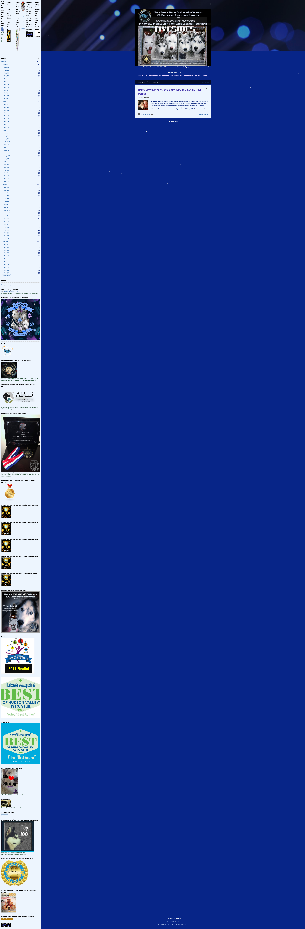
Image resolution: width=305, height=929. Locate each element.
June (4, 101)
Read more (203, 114)
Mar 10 (6, 207)
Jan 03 (6, 270)
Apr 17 (6, 173)
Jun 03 (6, 127)
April (4, 161)
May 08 (7, 153)
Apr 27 (6, 164)
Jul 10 (6, 93)
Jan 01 (6, 273)
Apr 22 (6, 170)
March (5, 184)
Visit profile (23, 22)
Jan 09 (6, 264)
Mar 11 (6, 204)
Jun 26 (6, 104)
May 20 (7, 144)
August (5, 64)
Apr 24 (6, 167)
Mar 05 (7, 213)
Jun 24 (6, 107)
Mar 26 (6, 187)
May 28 (7, 136)
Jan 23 (6, 250)
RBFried (177, 921)
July (4, 79)
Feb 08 (6, 236)
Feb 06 (6, 238)
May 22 (7, 141)
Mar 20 (7, 193)
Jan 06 (6, 267)
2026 (3, 61)
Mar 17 (6, 198)
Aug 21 (6, 67)
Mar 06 (7, 210)
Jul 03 (6, 99)
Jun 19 (6, 113)
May (4, 130)
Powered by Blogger (174, 918)
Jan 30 (6, 244)
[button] (207, 89)
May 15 (6, 147)
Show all (205, 82)
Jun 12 (6, 116)
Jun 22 (6, 110)
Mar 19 (6, 196)
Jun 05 (6, 124)
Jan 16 (6, 258)
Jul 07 (6, 96)
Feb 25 (6, 221)
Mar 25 (6, 190)
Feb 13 (6, 230)
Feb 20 (6, 224)
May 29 (7, 133)
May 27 (6, 138)
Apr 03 (6, 181)
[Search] (210, 4)
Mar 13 (6, 201)
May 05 (7, 156)
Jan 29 (6, 247)
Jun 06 (6, 121)
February (6, 218)
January (5, 241)
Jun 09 (6, 118)
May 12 (6, 150)
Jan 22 (6, 253)
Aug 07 (6, 76)
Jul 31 (6, 81)
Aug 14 (6, 73)
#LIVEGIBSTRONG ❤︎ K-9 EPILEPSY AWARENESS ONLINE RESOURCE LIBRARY (173, 76)
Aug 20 (7, 70)
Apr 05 (6, 178)
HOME (141, 76)
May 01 (6, 158)
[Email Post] (152, 114)
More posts (173, 121)
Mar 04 (7, 216)
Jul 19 (6, 90)
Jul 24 (6, 87)
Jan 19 (6, 256)
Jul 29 (6, 84)
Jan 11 (6, 261)
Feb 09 (6, 233)
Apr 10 (6, 176)
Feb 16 (6, 227)
